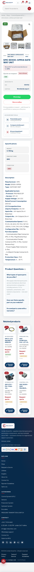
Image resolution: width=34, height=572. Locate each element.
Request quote (10, 364)
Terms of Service (14, 555)
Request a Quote (7, 467)
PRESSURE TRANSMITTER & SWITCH (12, 512)
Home (3, 15)
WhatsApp (17, 97)
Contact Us (5, 480)
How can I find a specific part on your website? (15, 301)
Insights (3, 474)
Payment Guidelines (7, 483)
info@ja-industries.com (8, 529)
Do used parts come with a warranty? (16, 309)
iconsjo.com (12, 560)
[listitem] (3, 542)
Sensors (4, 499)
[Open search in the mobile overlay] (16, 9)
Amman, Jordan (5, 441)
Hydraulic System (6, 506)
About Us (4, 477)
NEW (9, 168)
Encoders (4, 509)
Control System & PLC (17, 15)
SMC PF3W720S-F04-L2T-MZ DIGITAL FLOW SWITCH (24, 343)
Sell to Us (4, 487)
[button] (29, 24)
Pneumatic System (7, 503)
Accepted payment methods (10, 445)
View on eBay (17, 102)
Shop (8, 15)
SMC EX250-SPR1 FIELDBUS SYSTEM (23, 387)
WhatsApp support (7, 532)
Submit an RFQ (6, 538)
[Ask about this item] (3, 561)
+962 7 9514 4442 (7, 522)
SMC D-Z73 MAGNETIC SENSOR (9, 340)
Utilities (3, 470)
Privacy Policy (3, 555)
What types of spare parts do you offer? (16, 276)
